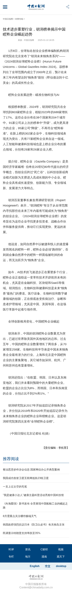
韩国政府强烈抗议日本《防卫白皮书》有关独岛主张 (33, 524)
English (35, 566)
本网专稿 (19, 19)
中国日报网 (8, 19)
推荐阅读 (11, 458)
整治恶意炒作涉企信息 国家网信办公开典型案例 (31, 469)
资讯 (27, 549)
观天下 (61, 556)
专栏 (11, 556)
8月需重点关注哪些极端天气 (20, 516)
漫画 (44, 556)
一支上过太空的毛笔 (15, 486)
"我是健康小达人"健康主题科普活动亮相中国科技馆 (33, 495)
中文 (47, 566)
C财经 (44, 549)
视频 (60, 549)
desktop (61, 566)
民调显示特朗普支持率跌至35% (21, 533)
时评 (11, 549)
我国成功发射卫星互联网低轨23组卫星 (26, 478)
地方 (27, 556)
